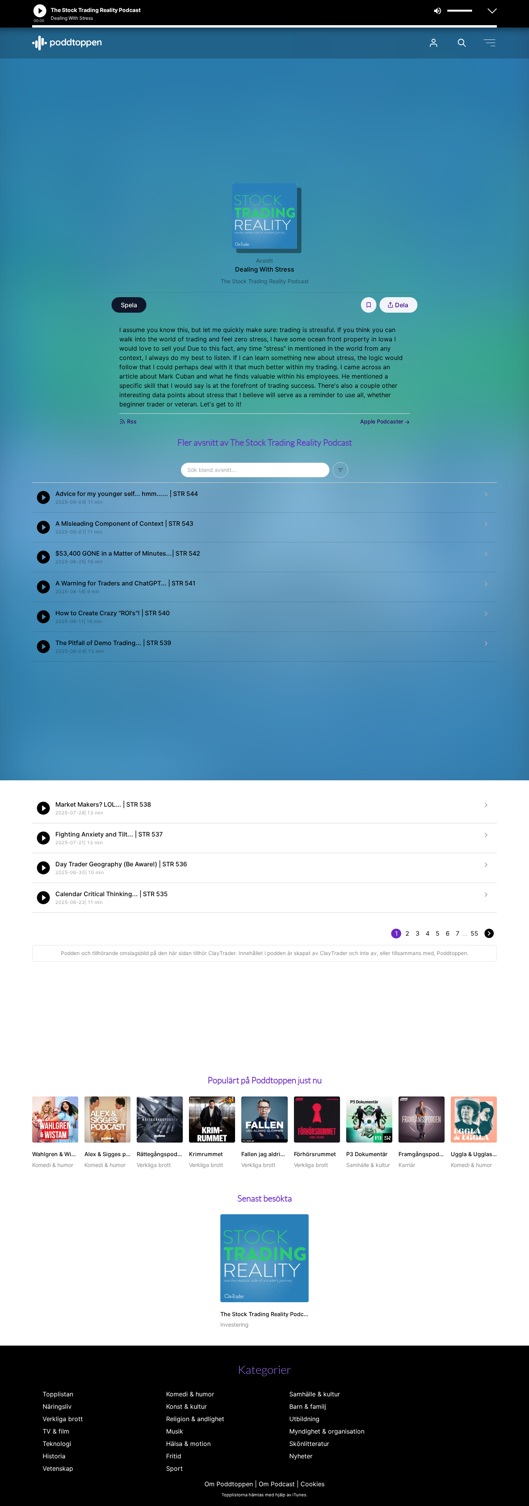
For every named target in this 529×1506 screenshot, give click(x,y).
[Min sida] (434, 43)
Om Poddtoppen (228, 1484)
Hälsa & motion (188, 1443)
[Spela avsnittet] (43, 497)
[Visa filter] (340, 470)
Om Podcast (277, 1484)
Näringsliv (57, 1406)
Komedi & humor (190, 1394)
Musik (174, 1431)
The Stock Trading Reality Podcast (265, 281)
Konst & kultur (186, 1406)
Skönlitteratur (309, 1443)
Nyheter (301, 1456)
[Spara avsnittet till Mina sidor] (368, 305)
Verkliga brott (63, 1419)
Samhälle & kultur (314, 1394)
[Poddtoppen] (67, 43)
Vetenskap (58, 1468)
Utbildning (304, 1419)
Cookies (313, 1484)
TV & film (56, 1431)
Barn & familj (307, 1406)
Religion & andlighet (195, 1419)
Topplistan (58, 1394)
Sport (174, 1468)
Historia (54, 1456)
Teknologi (57, 1443)
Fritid (173, 1456)
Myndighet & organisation (326, 1431)
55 (474, 933)
